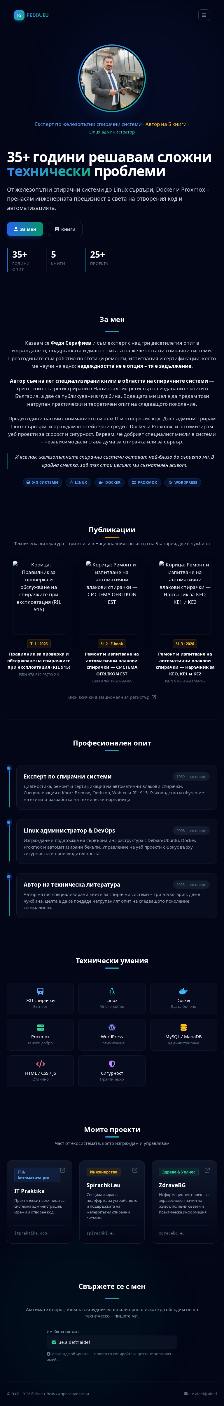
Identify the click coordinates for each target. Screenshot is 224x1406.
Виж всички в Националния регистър (109, 697)
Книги (68, 229)
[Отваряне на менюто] (204, 15)
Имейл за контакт (63, 1331)
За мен (28, 229)
